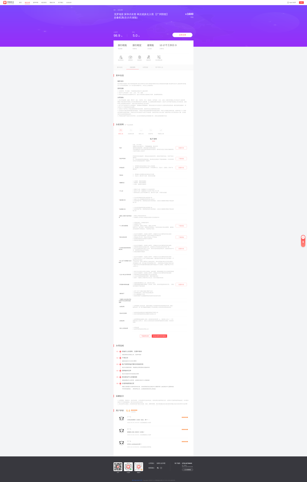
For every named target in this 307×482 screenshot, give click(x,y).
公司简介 (151, 463)
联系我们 (151, 468)
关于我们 (60, 2)
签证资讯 (44, 2)
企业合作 (68, 2)
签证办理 (27, 2)
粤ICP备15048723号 (137, 480)
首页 (20, 2)
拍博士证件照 (161, 463)
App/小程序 (292, 2)
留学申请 (35, 2)
